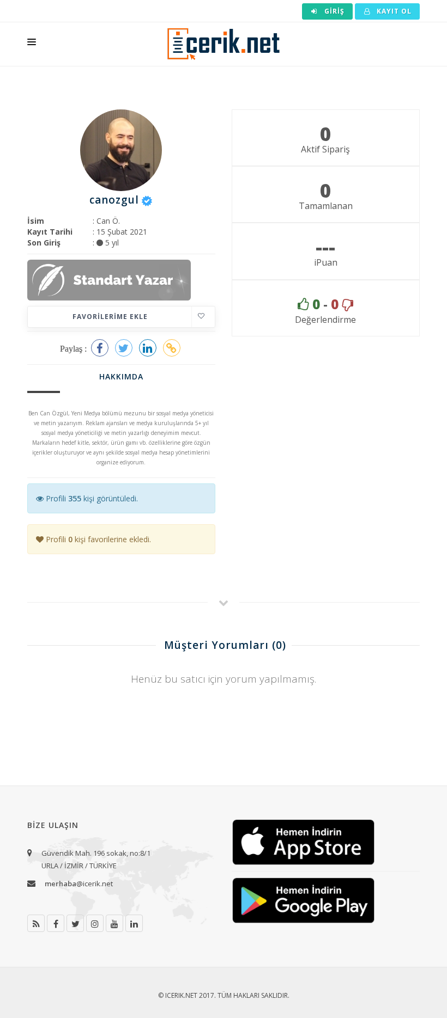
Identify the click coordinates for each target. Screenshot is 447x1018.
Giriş (333, 11)
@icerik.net (79, 883)
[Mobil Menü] (31, 44)
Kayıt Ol (393, 11)
